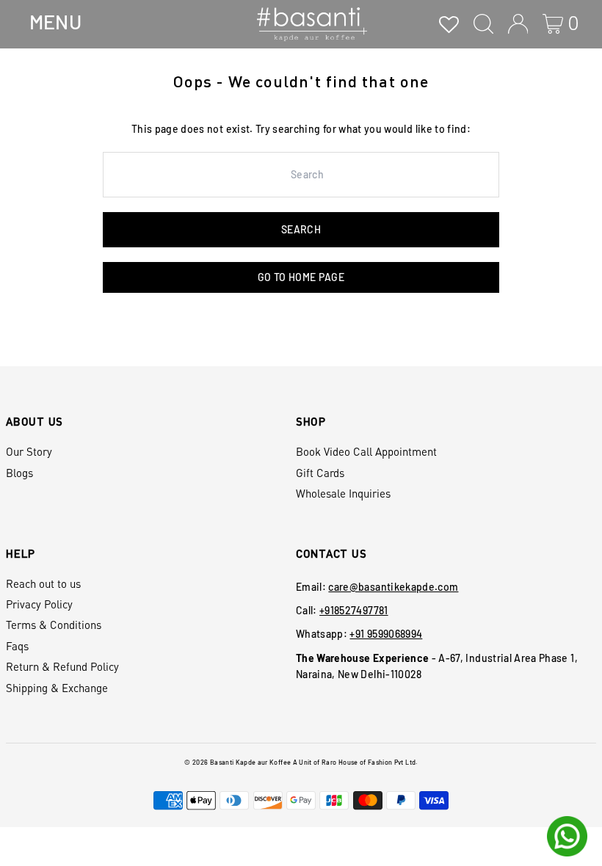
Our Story (29, 451)
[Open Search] (483, 24)
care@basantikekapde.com (393, 587)
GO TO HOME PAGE (301, 277)
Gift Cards (320, 472)
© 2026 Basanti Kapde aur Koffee (237, 762)
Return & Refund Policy (62, 666)
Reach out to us (43, 583)
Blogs (19, 472)
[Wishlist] (449, 24)
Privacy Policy (39, 604)
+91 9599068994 (385, 633)
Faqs (17, 645)
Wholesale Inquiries (343, 493)
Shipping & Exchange (57, 687)
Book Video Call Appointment (366, 451)
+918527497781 (353, 610)
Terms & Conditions (53, 624)
